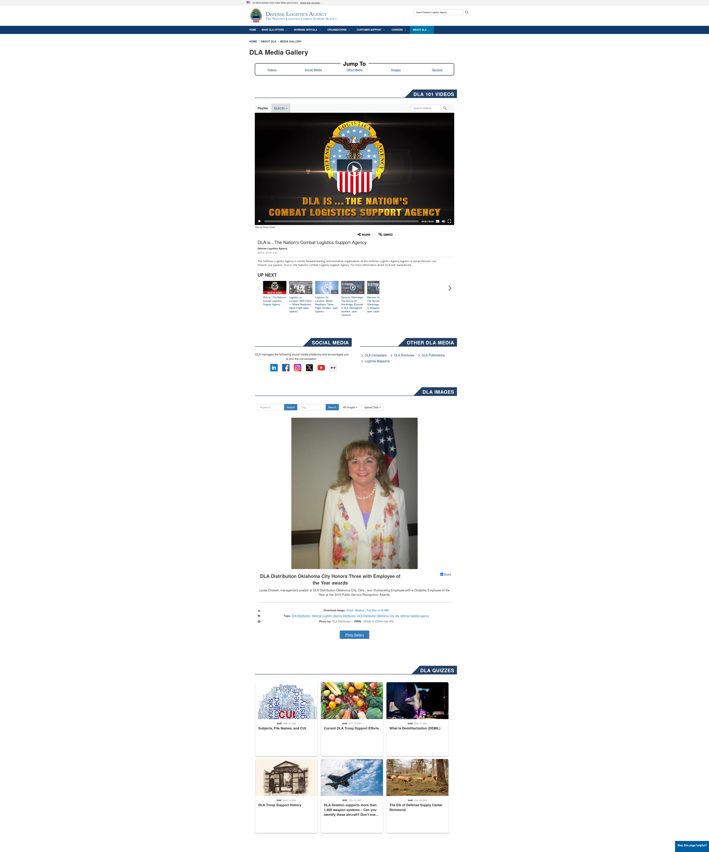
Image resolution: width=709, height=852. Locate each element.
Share (447, 574)
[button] (311, 3)
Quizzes (437, 70)
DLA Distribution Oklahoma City (375, 616)
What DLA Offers (273, 29)
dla (397, 616)
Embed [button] (388, 234)
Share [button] (366, 234)
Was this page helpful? (692, 845)
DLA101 (280, 108)
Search (291, 407)
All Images (349, 407)
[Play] (259, 221)
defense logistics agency (414, 616)
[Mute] (443, 221)
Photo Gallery (354, 635)
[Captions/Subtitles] (437, 221)
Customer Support (369, 29)
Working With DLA (305, 29)
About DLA (420, 29)
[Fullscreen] (449, 221)
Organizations (337, 29)
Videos (272, 70)
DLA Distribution (301, 616)
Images (396, 70)
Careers (397, 29)
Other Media (355, 70)
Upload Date (371, 407)
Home (252, 29)
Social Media (313, 70)
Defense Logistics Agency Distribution (334, 616)
